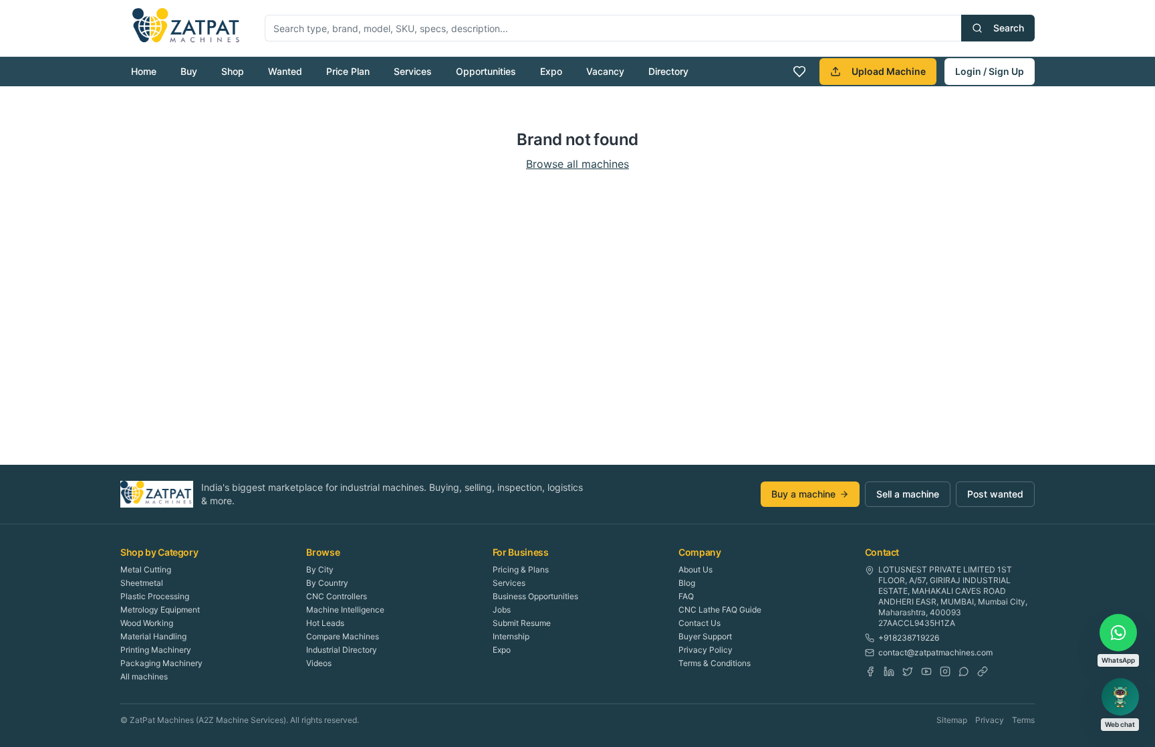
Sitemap (951, 720)
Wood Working (146, 623)
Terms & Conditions (714, 663)
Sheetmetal (141, 583)
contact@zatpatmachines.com (935, 652)
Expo (551, 71)
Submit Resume (522, 623)
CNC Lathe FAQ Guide (719, 610)
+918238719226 (908, 638)
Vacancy (605, 71)
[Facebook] (870, 671)
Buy (188, 71)
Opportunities (486, 71)
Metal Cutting (145, 569)
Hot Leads (325, 623)
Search (1008, 27)
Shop (232, 71)
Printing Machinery (155, 650)
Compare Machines (342, 636)
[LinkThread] (982, 671)
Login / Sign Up (989, 71)
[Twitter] (907, 671)
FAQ (686, 596)
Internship (511, 636)
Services (413, 71)
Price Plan (348, 71)
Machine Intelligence (345, 610)
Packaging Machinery (161, 663)
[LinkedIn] (889, 671)
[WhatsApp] (963, 671)
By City (320, 569)
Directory (668, 71)
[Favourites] (799, 72)
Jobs (502, 610)
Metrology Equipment (160, 610)
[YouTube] (926, 671)
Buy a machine (803, 494)
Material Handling (153, 636)
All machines (144, 676)
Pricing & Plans (521, 569)
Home (143, 71)
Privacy (989, 720)
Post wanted (995, 494)
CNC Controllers (336, 596)
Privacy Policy (705, 650)
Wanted (285, 71)
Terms (1023, 720)
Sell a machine (907, 494)
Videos (319, 663)
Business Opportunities (535, 596)
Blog (686, 583)
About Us (695, 569)
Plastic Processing (154, 596)
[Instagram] (945, 671)
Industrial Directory (341, 650)
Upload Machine (889, 71)
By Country (327, 583)
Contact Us (699, 623)
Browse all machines (577, 164)
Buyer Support (705, 636)
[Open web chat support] (1120, 697)
